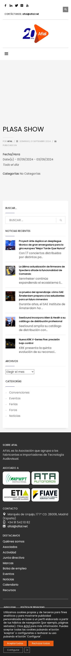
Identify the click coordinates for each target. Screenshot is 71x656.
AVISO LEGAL (10, 607)
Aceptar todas (15, 643)
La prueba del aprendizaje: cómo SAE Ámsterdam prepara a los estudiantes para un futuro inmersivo (41, 295)
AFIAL (10, 141)
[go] (61, 220)
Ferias (13, 404)
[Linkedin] (11, 5)
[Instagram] (22, 5)
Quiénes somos (13, 541)
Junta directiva (13, 558)
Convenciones (19, 392)
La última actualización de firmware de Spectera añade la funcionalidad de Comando (42, 270)
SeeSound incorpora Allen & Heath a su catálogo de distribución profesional (42, 319)
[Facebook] (5, 5)
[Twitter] (16, 5)
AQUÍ (27, 626)
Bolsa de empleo (15, 568)
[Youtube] (27, 5)
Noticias (14, 416)
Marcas (8, 563)
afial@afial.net (30, 13)
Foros (13, 410)
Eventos (15, 398)
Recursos (9, 590)
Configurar (13, 649)
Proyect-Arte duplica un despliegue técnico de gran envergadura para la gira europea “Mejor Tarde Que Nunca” (42, 244)
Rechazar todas (41, 643)
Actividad (9, 552)
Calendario (10, 585)
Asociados (10, 547)
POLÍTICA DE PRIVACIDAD (32, 607)
